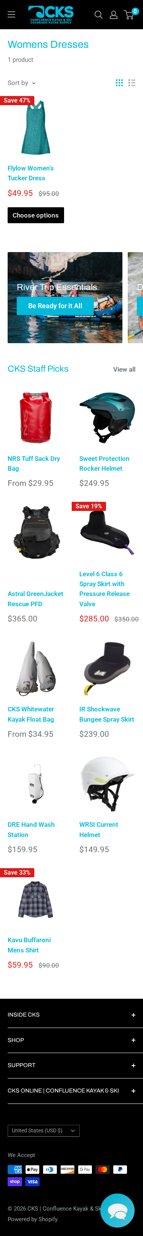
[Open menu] (11, 14)
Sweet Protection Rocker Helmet (104, 463)
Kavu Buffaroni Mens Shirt (29, 945)
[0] (129, 14)
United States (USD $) (37, 1130)
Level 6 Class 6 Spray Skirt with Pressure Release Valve (104, 589)
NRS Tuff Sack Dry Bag (34, 463)
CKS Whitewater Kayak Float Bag (31, 714)
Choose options (36, 215)
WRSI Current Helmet (98, 829)
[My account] (113, 15)
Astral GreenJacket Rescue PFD (35, 598)
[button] (117, 1210)
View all (124, 369)
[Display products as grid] (119, 82)
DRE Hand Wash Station (31, 829)
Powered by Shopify (33, 1219)
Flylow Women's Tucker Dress (31, 173)
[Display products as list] (132, 82)
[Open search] (99, 15)
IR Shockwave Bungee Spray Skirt (106, 714)
